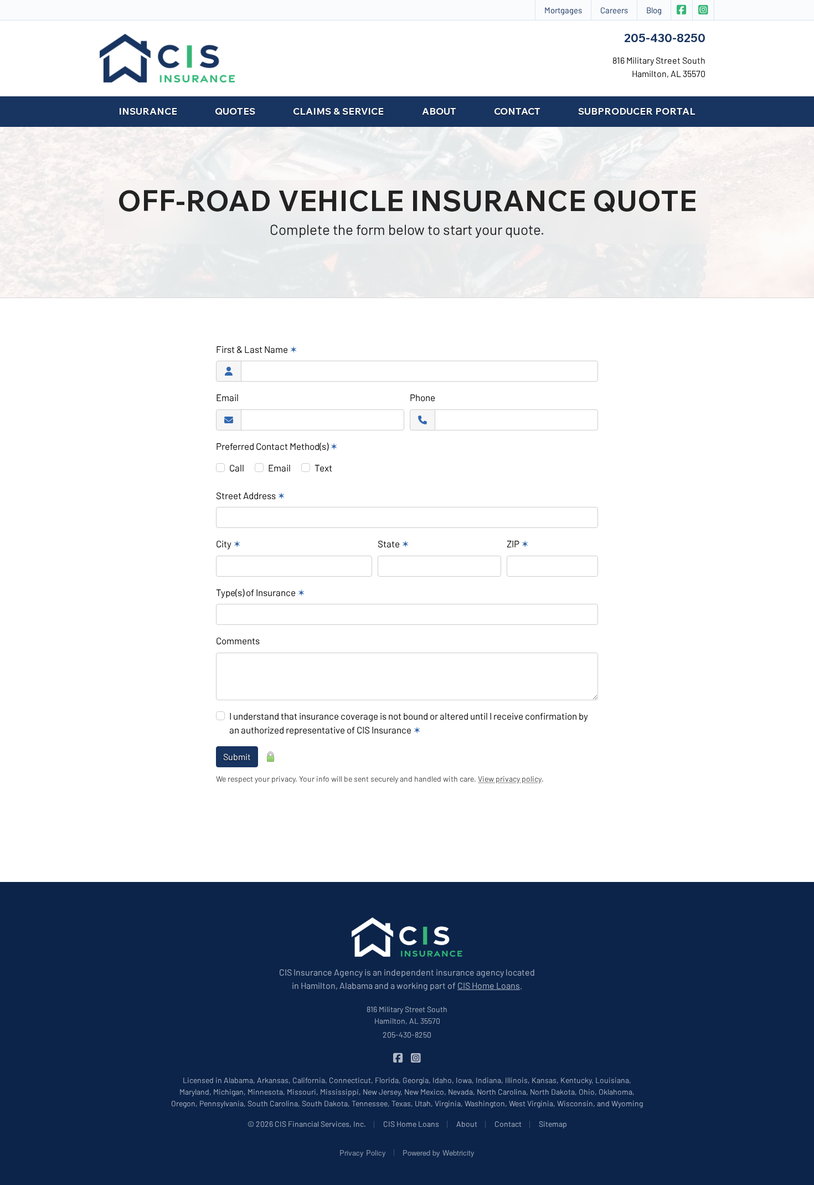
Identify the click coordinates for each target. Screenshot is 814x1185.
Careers (614, 10)
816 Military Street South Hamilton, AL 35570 (407, 1014)
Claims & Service (338, 111)
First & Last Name (256, 349)
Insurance (148, 111)
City (228, 543)
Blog (654, 10)
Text (323, 467)
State (393, 543)
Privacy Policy (362, 1152)
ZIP (518, 543)
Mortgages (563, 10)
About (439, 111)
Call (236, 467)
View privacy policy (510, 778)
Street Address (250, 495)
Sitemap (553, 1123)
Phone (422, 397)
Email (227, 397)
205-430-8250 (664, 37)
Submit (237, 756)
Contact (517, 111)
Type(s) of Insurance (260, 592)
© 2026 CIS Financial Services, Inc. (307, 1123)
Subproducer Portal (636, 111)
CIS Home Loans (488, 985)
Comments (238, 640)
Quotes (235, 111)
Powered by (439, 1152)
